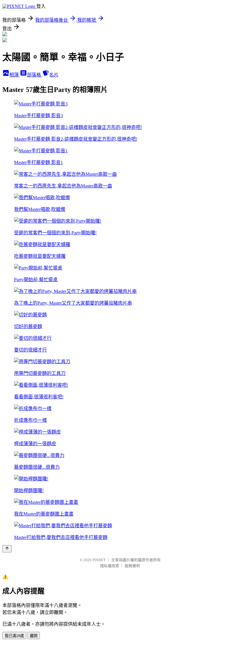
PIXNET (99, 560)
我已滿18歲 (14, 636)
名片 (54, 74)
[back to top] (7, 548)
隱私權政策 (109, 566)
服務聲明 (132, 566)
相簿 (14, 74)
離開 (33, 636)
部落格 (34, 74)
